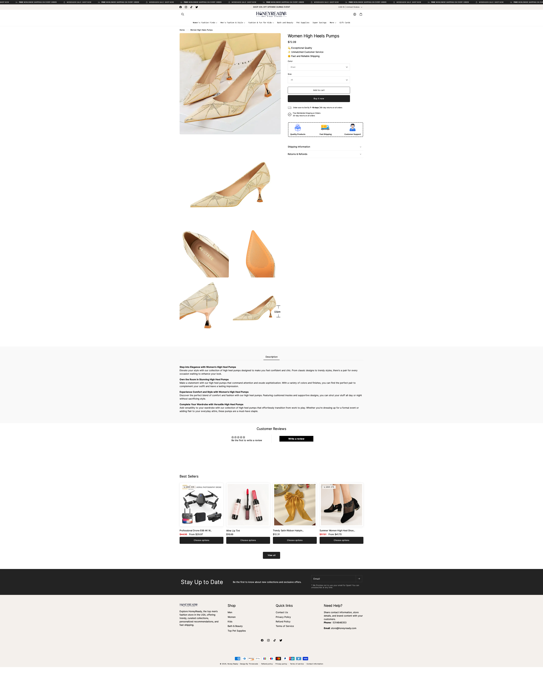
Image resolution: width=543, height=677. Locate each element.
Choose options (201, 540)
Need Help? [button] (333, 606)
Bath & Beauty (235, 626)
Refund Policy (283, 621)
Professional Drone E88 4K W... (196, 530)
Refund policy (267, 664)
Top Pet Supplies (237, 630)
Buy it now (319, 98)
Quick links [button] (284, 606)
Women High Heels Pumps (201, 30)
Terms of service (297, 664)
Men (230, 612)
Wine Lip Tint (233, 530)
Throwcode (254, 664)
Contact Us (282, 612)
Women (232, 617)
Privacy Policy (283, 617)
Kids (230, 621)
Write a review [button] (296, 438)
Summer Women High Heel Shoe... (337, 530)
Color (290, 61)
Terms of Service (285, 626)
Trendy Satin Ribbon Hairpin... (288, 530)
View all (271, 555)
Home (182, 30)
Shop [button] (232, 606)
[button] (183, 14)
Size (290, 74)
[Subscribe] (359, 578)
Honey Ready (232, 664)
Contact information (315, 664)
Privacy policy (281, 664)
